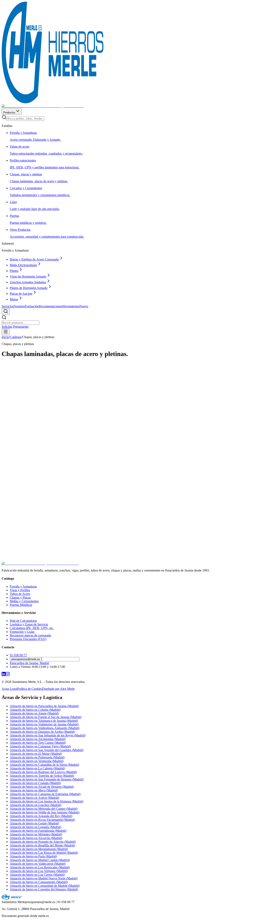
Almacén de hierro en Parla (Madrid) (33, 856)
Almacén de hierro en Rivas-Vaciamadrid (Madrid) (42, 819)
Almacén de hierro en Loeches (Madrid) (35, 805)
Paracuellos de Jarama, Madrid (29, 663)
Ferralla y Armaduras (23, 586)
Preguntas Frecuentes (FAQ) (28, 639)
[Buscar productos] (6, 311)
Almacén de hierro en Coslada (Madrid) (35, 783)
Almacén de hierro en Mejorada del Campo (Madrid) (44, 808)
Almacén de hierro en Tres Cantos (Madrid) (38, 742)
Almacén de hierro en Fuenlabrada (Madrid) (38, 830)
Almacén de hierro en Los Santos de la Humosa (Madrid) (46, 801)
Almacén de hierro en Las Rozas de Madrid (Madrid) (44, 852)
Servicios (7, 306)
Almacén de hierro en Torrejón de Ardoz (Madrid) (42, 775)
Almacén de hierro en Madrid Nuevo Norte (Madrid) (44, 878)
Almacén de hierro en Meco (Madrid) (34, 790)
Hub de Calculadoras (23, 620)
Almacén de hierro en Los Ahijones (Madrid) (39, 871)
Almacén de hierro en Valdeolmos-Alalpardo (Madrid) (44, 728)
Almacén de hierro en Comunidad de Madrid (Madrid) (45, 885)
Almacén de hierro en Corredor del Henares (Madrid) (44, 889)
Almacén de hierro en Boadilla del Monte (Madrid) (42, 845)
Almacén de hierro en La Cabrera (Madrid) (37, 768)
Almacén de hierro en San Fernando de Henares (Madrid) (47, 779)
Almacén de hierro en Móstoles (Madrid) (36, 834)
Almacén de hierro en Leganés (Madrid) (35, 827)
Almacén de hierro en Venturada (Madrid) (36, 761)
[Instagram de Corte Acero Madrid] (8, 675)
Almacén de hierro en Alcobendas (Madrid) (38, 739)
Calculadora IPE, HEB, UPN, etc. (32, 628)
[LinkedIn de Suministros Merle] (4, 675)
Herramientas (75, 306)
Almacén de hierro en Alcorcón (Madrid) (36, 838)
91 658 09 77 (18, 655)
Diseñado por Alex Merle (58, 688)
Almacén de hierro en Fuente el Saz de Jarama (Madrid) (45, 717)
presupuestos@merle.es (25, 659)
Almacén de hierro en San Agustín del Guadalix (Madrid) (46, 750)
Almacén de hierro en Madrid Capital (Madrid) (40, 860)
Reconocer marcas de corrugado (30, 635)
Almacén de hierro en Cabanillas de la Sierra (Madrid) (44, 764)
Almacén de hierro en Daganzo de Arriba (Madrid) (42, 731)
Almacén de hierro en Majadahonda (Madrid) (39, 849)
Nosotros (19, 306)
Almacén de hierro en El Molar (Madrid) (36, 753)
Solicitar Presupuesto (15, 326)
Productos (9, 112)
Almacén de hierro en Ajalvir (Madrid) (34, 797)
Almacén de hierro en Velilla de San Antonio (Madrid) (44, 812)
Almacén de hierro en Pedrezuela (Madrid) (37, 757)
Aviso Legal (9, 688)
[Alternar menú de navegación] (6, 332)
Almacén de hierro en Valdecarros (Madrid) (38, 863)
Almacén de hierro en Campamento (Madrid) (39, 882)
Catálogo (15, 337)
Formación (32, 306)
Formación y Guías (22, 631)
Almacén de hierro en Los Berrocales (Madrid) (40, 867)
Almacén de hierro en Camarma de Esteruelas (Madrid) (45, 794)
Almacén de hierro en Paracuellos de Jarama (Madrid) (44, 706)
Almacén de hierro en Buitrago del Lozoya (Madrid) (43, 772)
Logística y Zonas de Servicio (29, 624)
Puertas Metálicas (21, 605)
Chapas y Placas (20, 597)
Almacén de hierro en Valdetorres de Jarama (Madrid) (44, 724)
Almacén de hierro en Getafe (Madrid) (34, 823)
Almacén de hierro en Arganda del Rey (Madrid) (41, 816)
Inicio (5, 337)
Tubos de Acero (20, 594)
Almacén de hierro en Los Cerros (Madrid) (37, 874)
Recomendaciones (50, 306)
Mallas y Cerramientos (24, 601)
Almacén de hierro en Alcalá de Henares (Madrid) (42, 786)
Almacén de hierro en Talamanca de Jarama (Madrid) (44, 720)
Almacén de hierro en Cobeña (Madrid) (35, 709)
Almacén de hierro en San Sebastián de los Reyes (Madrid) (47, 735)
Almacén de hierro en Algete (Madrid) (34, 713)
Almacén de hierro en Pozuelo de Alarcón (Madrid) (43, 841)
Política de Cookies (29, 688)
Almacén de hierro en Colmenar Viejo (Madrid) (40, 746)
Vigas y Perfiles (20, 590)
